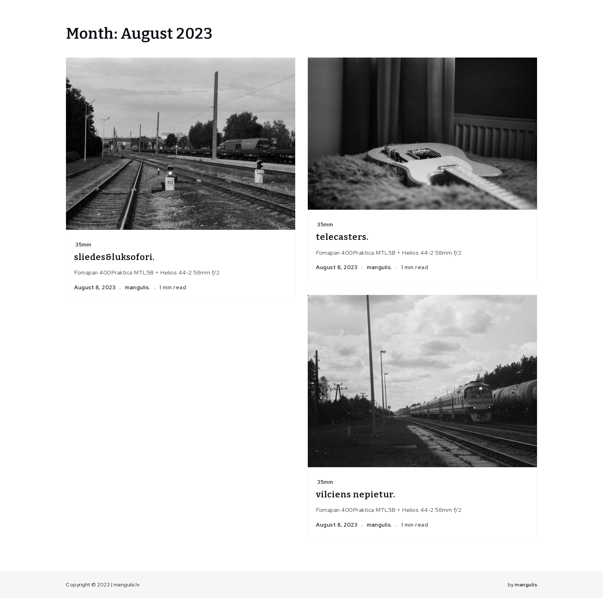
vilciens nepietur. (355, 494)
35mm (83, 244)
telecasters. (342, 237)
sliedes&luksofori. (114, 257)
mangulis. (137, 287)
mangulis (526, 584)
